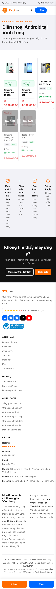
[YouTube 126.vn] (29, 318)
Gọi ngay (14, 584)
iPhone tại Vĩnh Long (12, 390)
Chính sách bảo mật (11, 425)
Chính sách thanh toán (12, 421)
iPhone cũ (6, 346)
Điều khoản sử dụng (11, 429)
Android (6, 355)
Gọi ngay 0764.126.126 (19, 272)
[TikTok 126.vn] (23, 318)
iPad (4, 364)
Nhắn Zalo (43, 272)
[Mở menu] (51, 10)
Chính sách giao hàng (12, 416)
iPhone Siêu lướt (9, 342)
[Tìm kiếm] (31, 10)
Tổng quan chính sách (12, 403)
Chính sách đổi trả (10, 412)
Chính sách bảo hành (12, 408)
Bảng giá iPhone (10, 386)
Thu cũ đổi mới (9, 381)
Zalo (42, 10)
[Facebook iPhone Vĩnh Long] (17, 318)
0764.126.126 (47, 2)
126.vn (15, 559)
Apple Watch (8, 368)
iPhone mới (7, 351)
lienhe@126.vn (9, 464)
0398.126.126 (8, 455)
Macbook (6, 359)
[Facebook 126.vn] (10, 318)
